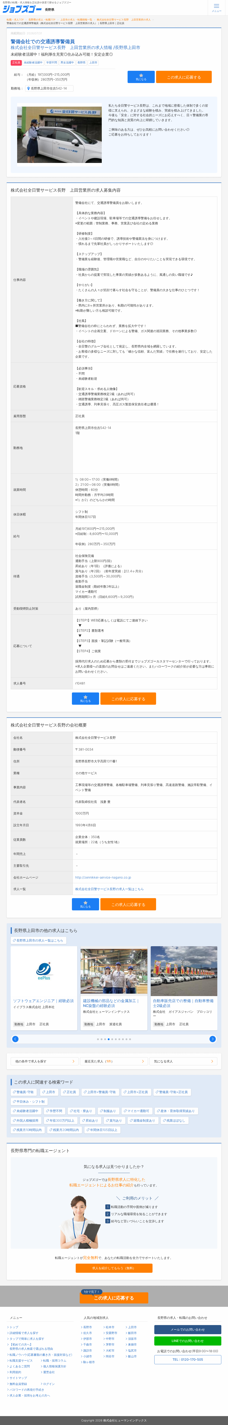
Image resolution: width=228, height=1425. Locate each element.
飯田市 (132, 1333)
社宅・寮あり (82, 1111)
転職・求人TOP (15, 19)
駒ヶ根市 (89, 1362)
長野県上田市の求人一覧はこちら (39, 940)
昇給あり (92, 1120)
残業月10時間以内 (29, 1130)
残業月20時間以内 (66, 1130)
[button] (15, 1039)
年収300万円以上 (62, 1120)
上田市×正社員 (137, 1092)
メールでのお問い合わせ (188, 1329)
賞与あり (116, 1120)
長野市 (87, 1327)
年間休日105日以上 (103, 1130)
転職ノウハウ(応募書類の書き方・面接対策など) (41, 1354)
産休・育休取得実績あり (178, 1111)
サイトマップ (18, 1378)
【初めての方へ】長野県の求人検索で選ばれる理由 (31, 1346)
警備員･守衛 (25, 1092)
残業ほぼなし (176, 1120)
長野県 (81, 62)
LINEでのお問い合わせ (188, 1341)
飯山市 (132, 1356)
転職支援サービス (21, 1360)
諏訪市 (87, 1350)
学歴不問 (51, 62)
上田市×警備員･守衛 (101, 1092)
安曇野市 (111, 1333)
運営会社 (49, 1372)
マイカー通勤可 (138, 1111)
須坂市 (132, 1338)
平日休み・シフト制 (30, 1101)
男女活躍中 (67, 62)
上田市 (93, 62)
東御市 (132, 1344)
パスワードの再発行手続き (27, 1389)
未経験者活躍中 (33, 62)
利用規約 (15, 1372)
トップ (14, 1327)
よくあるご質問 (20, 1366)
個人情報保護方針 (54, 1366)
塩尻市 (132, 1350)
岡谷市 (110, 1356)
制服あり (110, 1111)
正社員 (16, 62)
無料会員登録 (18, 1384)
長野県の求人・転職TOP (41, 19)
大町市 (110, 1350)
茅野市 (110, 1344)
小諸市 (87, 1356)
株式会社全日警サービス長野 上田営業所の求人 (124, 19)
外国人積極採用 (27, 1120)
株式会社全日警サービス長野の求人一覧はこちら (109, 889)
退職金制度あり (144, 1120)
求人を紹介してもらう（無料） (114, 1268)
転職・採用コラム (54, 1360)
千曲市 (87, 1344)
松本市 (110, 1327)
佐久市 (87, 1333)
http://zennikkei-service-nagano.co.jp (103, 877)
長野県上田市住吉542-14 (49, 88)
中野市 (110, 1338)
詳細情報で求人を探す (24, 1333)
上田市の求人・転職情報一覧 (76, 19)
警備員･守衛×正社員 (173, 1092)
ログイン (49, 1384)
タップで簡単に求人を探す (27, 1338)
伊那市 (87, 1338)
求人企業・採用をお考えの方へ (30, 1395)
